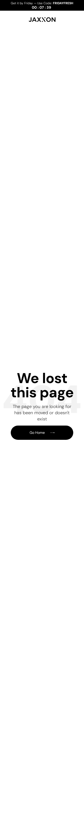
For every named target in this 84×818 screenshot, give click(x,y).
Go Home (37, 432)
